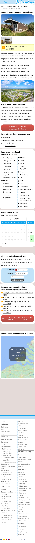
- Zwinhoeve (5, 481)
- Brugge (21, 507)
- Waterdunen (5, 477)
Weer (3, 434)
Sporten (21, 421)
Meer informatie (10, 146)
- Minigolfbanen (6, 515)
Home (3, 421)
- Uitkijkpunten (6, 501)
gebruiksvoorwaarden (15, 539)
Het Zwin (21, 442)
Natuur (3, 522)
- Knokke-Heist (23, 514)
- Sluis (20, 495)
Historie (21, 449)
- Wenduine (22, 521)
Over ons (21, 529)
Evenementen (23, 440)
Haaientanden (23, 444)
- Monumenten (6, 496)
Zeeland (21, 472)
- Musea (4, 494)
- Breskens (22, 493)
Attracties (4, 503)
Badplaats (4, 427)
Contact (21, 534)
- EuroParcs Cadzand (8, 458)
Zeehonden (22, 447)
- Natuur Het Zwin (24, 502)
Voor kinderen (5, 432)
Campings (4, 442)
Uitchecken (11, 273)
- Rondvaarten (6, 506)
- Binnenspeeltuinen (8, 510)
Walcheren (21, 474)
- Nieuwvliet (22, 491)
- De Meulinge (6, 455)
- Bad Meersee (6, 449)
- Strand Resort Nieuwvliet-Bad (6, 473)
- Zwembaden (23, 423)
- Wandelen (22, 428)
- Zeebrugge (22, 516)
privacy (23, 539)
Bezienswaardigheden (8, 492)
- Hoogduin (5, 460)
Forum (20, 462)
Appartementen (6, 440)
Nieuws (20, 466)
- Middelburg (22, 486)
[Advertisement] (17, 250)
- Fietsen (21, 426)
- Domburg (22, 479)
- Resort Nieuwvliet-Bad (8, 467)
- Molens (4, 499)
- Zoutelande (22, 481)
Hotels (3, 444)
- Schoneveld (5, 470)
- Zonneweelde (6, 479)
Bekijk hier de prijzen (17, 128)
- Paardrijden (22, 430)
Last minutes (5, 484)
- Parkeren (22, 457)
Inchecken (10, 270)
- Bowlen (4, 513)
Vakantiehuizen (6, 447)
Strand (3, 490)
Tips (2, 429)
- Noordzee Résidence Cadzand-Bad (8, 463)
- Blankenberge (23, 518)
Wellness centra (6, 517)
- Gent (20, 509)
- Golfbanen (22, 433)
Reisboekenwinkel (24, 464)
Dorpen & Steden (7, 520)
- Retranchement (24, 500)
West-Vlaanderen (24, 504)
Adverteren (22, 527)
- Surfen (21, 435)
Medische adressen (25, 459)
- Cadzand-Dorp (23, 498)
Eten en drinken (23, 437)
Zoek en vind (18, 280)
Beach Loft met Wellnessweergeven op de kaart (18, 354)
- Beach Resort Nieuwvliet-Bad (6, 452)
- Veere (20, 477)
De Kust (21, 511)
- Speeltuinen (5, 508)
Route (20, 455)
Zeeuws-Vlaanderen (25, 488)
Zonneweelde (5, 111)
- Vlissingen (22, 484)
